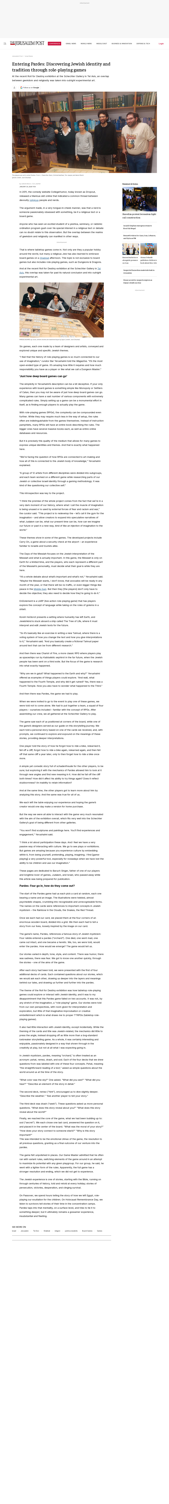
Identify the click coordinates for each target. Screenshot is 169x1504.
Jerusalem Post (17, 56)
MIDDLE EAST (101, 44)
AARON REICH (26, 184)
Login (161, 43)
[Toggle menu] (5, 43)
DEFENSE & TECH (143, 44)
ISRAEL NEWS (71, 44)
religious (34, 200)
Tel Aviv (36, 1231)
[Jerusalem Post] (25, 43)
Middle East (40, 589)
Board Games (87, 1231)
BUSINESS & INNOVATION (122, 44)
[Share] (14, 87)
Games (99, 1231)
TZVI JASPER (36, 184)
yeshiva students (71, 1231)
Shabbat (44, 258)
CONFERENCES (54, 44)
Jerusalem (25, 1231)
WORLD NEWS (86, 44)
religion (57, 1231)
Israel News (29, 56)
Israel (14, 1231)
